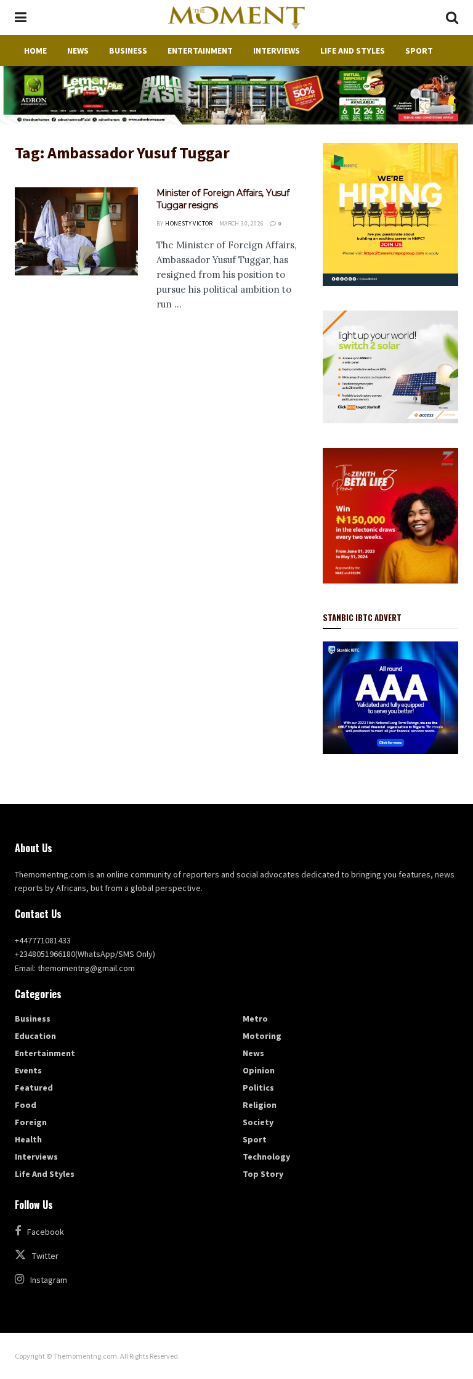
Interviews (276, 50)
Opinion (259, 1070)
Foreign (31, 1122)
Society (258, 1122)
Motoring (262, 1035)
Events (28, 1070)
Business (128, 50)
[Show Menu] (20, 17)
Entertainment (200, 50)
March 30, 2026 (241, 223)
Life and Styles (352, 50)
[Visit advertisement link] (236, 95)
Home (35, 50)
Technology (266, 1156)
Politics (258, 1087)
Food (25, 1104)
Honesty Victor (189, 223)
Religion (260, 1104)
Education (35, 1035)
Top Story (263, 1173)
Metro (255, 1018)
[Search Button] (452, 17)
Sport (419, 50)
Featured (34, 1087)
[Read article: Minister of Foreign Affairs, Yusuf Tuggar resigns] (76, 231)
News (78, 50)
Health (28, 1139)
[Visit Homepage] (236, 18)
